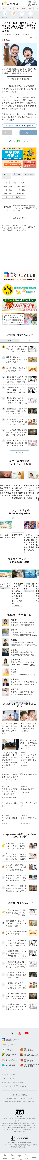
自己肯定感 (28, 174)
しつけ (6, 174)
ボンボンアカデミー (9, 1074)
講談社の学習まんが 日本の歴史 (13, 1082)
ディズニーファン (8, 1078)
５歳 (14, 183)
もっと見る (19, 453)
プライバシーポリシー (26, 1098)
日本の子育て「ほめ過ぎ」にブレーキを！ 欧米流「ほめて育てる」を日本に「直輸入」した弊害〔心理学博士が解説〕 (14, 227)
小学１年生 (8, 186)
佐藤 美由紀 (6, 40)
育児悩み (17, 174)
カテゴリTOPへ (19, 218)
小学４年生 (21, 190)
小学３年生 (8, 190)
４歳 (5, 183)
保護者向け (19, 197)
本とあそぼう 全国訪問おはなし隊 (14, 1086)
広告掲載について (11, 1098)
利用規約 (25, 1095)
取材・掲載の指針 (29, 1101)
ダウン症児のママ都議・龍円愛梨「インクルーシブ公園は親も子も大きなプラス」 (25, 208)
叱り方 (6, 177)
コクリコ (17, 605)
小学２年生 (21, 186)
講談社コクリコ (5, 588)
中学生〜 (7, 197)
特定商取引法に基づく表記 (12, 1101)
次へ (28, 132)
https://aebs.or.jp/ (19, 1131)
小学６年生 (21, 193)
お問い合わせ (16, 1095)
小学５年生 (8, 193)
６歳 (22, 183)
